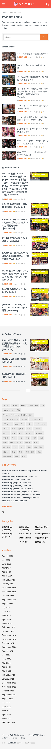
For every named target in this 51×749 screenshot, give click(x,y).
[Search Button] (47, 4)
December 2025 (9, 587)
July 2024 (6, 655)
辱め (39, 452)
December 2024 (9, 635)
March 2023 (7, 718)
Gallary (5, 737)
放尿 (41, 438)
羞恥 (13, 452)
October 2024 (8, 643)
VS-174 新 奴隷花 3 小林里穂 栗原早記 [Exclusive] (14, 205)
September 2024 (9, 647)
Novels (14, 737)
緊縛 (29, 447)
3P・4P (6, 405)
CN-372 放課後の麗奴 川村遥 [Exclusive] (14, 290)
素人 (22, 447)
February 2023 (8, 722)
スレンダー (19, 424)
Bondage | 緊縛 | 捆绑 (29, 405)
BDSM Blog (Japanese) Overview (17, 488)
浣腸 (5, 442)
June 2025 (6, 611)
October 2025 (8, 595)
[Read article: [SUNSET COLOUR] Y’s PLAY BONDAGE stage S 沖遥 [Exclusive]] (39, 309)
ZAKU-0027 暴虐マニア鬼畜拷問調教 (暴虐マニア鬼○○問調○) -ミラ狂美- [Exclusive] (14, 345)
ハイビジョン (40, 424)
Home (4, 12)
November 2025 (9, 591)
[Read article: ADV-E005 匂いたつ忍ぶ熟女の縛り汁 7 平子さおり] (9, 155)
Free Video (24, 541)
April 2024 (6, 666)
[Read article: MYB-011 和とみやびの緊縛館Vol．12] (9, 68)
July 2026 (6, 560)
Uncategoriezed (42, 533)
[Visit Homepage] (24, 4)
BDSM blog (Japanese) (24, 528)
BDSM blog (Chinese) (7, 528)
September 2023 (9, 694)
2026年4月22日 (20, 211)
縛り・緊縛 (38, 447)
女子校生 (39, 433)
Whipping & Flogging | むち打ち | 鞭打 (17, 415)
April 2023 (6, 714)
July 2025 (6, 607)
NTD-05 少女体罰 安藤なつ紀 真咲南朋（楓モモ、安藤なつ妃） (32, 118)
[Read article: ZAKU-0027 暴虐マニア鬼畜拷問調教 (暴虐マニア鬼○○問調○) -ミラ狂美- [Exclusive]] (39, 345)
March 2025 (7, 623)
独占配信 (6, 447)
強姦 (20, 438)
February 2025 (8, 627)
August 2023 (7, 698)
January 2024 (8, 678)
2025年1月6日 (19, 233)
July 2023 (6, 702)
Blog (23, 737)
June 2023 (6, 706)
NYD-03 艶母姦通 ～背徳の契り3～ (32, 53)
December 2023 (9, 682)
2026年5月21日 (20, 296)
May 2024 (6, 663)
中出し (5, 433)
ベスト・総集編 (17, 429)
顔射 (16, 456)
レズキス (37, 429)
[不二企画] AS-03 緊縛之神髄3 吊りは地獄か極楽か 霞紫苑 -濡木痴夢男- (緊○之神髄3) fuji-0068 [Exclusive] (32, 92)
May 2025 (6, 615)
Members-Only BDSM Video (13, 735)
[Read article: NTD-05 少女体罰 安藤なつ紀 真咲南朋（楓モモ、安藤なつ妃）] (9, 120)
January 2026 (8, 583)
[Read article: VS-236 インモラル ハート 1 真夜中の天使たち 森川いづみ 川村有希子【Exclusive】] (39, 224)
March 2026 (7, 575)
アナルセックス (36, 419)
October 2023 (8, 690)
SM (42, 405)
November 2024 (9, 639)
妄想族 (5, 438)
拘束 (27, 438)
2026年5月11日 (20, 245)
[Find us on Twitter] (3, 512)
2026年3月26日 (20, 264)
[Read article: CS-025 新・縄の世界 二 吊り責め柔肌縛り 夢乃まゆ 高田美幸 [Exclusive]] (39, 258)
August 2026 (7, 556)
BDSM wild (23, 57)
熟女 (35, 442)
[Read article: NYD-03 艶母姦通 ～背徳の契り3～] (9, 57)
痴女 (15, 447)
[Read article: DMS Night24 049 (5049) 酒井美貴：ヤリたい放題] (9, 109)
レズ (28, 429)
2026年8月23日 (35, 158)
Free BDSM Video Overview (14, 500)
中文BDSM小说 (41, 537)
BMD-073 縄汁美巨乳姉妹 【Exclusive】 (14, 376)
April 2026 (6, 571)
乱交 (13, 433)
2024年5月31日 (20, 382)
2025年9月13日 (20, 354)
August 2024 (7, 651)
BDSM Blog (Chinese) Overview (16, 485)
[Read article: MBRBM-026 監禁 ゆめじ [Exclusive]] (39, 364)
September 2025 (9, 599)
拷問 (34, 438)
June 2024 (6, 659)
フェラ (5, 429)
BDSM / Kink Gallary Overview (16, 479)
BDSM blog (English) (7, 535)
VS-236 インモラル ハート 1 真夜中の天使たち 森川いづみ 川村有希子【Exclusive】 (15, 224)
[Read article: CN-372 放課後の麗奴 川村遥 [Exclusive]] (39, 294)
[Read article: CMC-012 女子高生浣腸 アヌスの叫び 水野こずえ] (9, 132)
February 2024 (8, 674)
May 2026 (6, 567)
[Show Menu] (3, 4)
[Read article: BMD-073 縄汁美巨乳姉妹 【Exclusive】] (39, 379)
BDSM (15, 405)
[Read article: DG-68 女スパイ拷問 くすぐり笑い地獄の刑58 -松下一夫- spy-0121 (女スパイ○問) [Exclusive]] (39, 276)
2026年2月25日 (20, 366)
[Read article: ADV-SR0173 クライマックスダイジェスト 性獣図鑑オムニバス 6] (9, 144)
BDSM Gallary (25, 533)
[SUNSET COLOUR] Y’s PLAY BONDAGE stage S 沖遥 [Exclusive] (14, 307)
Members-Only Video (38, 175)
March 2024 (7, 670)
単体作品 (29, 433)
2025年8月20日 (20, 199)
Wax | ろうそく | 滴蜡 (11, 410)
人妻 (20, 433)
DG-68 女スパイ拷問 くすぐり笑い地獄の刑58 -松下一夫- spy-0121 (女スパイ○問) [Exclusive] (15, 275)
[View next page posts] (28, 390)
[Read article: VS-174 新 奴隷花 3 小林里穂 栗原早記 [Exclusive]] (39, 209)
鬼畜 (23, 456)
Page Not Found (15, 12)
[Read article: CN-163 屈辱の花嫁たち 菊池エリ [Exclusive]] (39, 243)
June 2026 (6, 563)
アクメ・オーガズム (10, 419)
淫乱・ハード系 (16, 442)
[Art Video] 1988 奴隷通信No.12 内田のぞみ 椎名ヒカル (33, 78)
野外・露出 (7, 456)
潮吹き (27, 442)
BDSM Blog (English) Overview (16, 482)
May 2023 (6, 710)
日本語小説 (40, 541)
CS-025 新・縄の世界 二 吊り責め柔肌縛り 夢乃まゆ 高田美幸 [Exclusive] (15, 256)
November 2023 (9, 686)
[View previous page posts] (23, 390)
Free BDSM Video (35, 735)
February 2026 (8, 579)
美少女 (5, 452)
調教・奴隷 (30, 452)
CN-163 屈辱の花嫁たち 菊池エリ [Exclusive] (14, 239)
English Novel (25, 537)
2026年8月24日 (35, 57)
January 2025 (8, 631)
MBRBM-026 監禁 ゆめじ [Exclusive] (14, 360)
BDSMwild (12, 743)
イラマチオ (7, 424)
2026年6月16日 (20, 315)
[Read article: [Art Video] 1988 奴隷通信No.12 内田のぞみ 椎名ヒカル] (9, 80)
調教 (20, 452)
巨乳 (13, 438)
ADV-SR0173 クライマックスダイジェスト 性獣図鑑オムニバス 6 (33, 142)
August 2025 (7, 603)
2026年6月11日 (20, 284)
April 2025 (6, 619)
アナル (24, 419)
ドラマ (29, 424)
